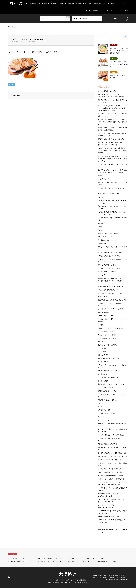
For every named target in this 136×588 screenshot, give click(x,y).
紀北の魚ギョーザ (103, 179)
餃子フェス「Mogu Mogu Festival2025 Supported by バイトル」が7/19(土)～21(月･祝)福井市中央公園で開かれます (112, 108)
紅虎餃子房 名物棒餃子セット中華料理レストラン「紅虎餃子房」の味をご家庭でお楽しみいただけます (113, 150)
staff (18, 95)
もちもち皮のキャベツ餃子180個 (108, 377)
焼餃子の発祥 (123, 10)
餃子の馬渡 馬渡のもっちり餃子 (108, 91)
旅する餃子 (101, 325)
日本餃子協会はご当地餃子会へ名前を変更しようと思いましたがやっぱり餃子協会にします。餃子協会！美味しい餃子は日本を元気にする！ (110, 577)
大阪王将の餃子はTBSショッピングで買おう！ (112, 293)
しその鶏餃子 (102, 348)
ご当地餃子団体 (89, 558)
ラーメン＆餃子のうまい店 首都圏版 (109, 516)
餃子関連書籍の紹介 (103, 561)
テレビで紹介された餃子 (14, 561)
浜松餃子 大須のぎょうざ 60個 (107, 444)
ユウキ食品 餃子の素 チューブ (107, 371)
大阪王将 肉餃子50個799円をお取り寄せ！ (111, 475)
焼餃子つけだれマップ (67, 582)
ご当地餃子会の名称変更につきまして (110, 460)
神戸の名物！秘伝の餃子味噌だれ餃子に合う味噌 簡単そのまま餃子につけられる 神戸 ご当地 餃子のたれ (112, 158)
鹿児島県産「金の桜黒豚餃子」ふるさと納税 (112, 300)
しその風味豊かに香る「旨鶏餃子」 (109, 338)
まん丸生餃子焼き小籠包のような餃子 (110, 252)
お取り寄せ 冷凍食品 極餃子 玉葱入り (109, 290)
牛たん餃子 (101, 417)
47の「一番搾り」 (13, 558)
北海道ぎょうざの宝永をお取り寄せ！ (110, 256)
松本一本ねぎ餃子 (103, 403)
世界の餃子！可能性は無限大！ (107, 265)
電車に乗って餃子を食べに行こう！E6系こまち (112, 456)
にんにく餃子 (102, 352)
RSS (9, 577)
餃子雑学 (115, 561)
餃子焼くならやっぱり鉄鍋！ (107, 413)
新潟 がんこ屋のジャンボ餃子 (107, 391)
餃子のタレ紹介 (57, 561)
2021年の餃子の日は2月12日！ (107, 331)
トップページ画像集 (92, 10)
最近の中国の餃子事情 (81, 582)
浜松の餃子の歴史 (103, 355)
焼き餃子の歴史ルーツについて (107, 272)
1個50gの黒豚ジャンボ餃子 (106, 316)
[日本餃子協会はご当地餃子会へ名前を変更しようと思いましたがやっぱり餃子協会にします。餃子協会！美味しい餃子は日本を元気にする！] (68, 576)
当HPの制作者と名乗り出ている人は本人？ (111, 328)
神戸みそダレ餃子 (103, 297)
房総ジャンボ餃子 (103, 312)
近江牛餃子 (101, 197)
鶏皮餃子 (100, 230)
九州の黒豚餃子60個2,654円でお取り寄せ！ (111, 479)
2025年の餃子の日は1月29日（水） (109, 194)
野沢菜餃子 (101, 341)
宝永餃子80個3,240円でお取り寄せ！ (109, 469)
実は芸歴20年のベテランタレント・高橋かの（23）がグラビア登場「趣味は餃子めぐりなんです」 (112, 122)
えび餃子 (100, 227)
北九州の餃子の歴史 (80, 580)
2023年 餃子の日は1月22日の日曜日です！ (111, 286)
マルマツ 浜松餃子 (103, 362)
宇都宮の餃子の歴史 (53, 582)
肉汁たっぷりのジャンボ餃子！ (107, 335)
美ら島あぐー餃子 (103, 223)
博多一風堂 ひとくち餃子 (106, 237)
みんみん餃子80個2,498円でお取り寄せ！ (111, 472)
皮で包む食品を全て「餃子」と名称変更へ (111, 309)
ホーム (126, 3)
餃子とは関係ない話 (43, 561)
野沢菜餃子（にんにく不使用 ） (108, 400)
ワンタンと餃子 (109, 10)
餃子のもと (71, 561)
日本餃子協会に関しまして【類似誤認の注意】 (112, 453)
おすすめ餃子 (26, 558)
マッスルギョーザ (103, 420)
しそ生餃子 (101, 275)
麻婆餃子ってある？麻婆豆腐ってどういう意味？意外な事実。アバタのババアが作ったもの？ (112, 280)
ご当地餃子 (73, 558)
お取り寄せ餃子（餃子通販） (46, 558)
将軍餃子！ (101, 407)
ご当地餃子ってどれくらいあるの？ (109, 268)
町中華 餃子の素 (103, 374)
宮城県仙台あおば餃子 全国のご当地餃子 (111, 139)
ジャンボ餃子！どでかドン (106, 387)
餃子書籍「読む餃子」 (105, 410)
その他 (102, 558)
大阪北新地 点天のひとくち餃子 (108, 240)
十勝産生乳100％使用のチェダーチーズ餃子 (111, 384)
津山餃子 (100, 176)
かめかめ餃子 (102, 243)
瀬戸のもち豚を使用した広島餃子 (108, 345)
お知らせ (57, 558)
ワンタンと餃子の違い (67, 580)
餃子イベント (26, 561)
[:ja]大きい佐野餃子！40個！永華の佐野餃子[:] (112, 435)
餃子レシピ (86, 561)
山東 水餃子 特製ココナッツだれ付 (109, 358)
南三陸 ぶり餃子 (103, 381)
